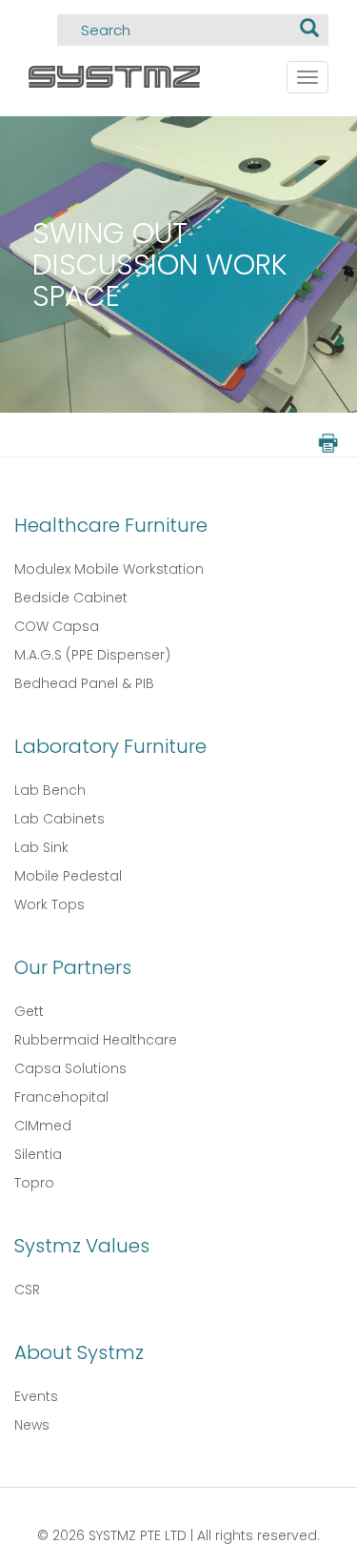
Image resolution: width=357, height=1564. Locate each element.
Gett (29, 1011)
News (32, 1424)
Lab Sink (41, 847)
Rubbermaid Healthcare (95, 1039)
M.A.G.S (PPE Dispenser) (92, 654)
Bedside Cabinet (71, 597)
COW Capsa (56, 626)
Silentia (38, 1154)
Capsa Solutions (70, 1068)
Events (36, 1396)
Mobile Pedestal (68, 875)
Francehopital (61, 1097)
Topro (34, 1182)
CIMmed (42, 1125)
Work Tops (49, 904)
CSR (27, 1289)
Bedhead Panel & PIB (84, 683)
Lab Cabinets (59, 818)
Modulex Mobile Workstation (109, 569)
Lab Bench (50, 790)
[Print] (326, 442)
